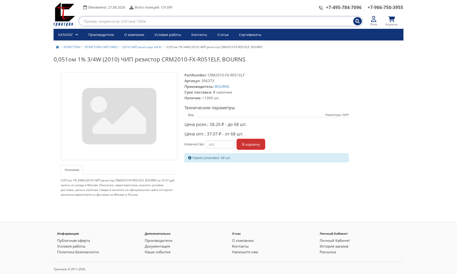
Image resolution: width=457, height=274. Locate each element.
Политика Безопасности (78, 251)
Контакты (199, 34)
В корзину (251, 144)
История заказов (334, 246)
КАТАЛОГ (66, 34)
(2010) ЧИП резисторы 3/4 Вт (142, 47)
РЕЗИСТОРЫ (72, 47)
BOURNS (222, 86)
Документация (157, 246)
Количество (194, 144)
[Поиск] (357, 21)
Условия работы (167, 34)
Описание (72, 170)
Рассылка (328, 251)
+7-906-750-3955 (385, 7)
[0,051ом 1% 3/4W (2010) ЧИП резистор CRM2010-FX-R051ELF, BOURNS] (119, 116)
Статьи (223, 34)
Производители (101, 34)
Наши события (157, 251)
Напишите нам (245, 251)
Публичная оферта (73, 240)
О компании (134, 34)
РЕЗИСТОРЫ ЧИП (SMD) (101, 47)
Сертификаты (250, 34)
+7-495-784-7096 (344, 7)
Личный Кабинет (335, 240)
